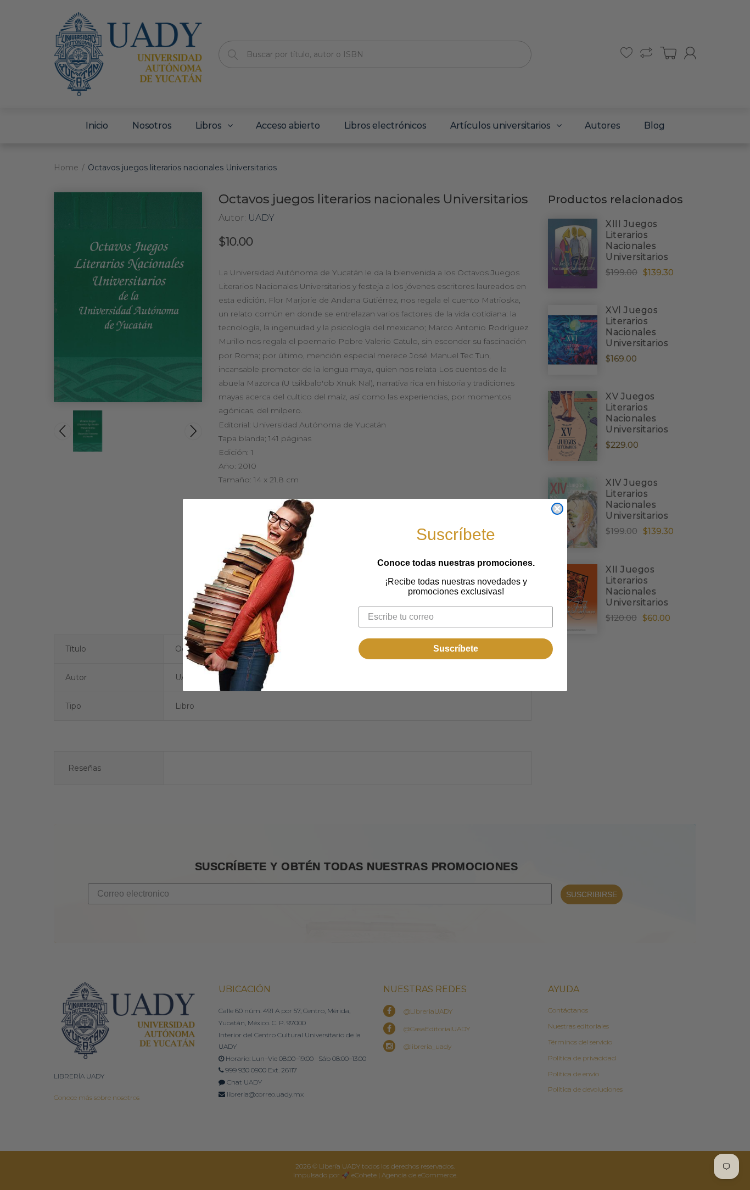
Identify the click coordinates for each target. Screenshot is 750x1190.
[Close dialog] (557, 508)
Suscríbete (455, 648)
